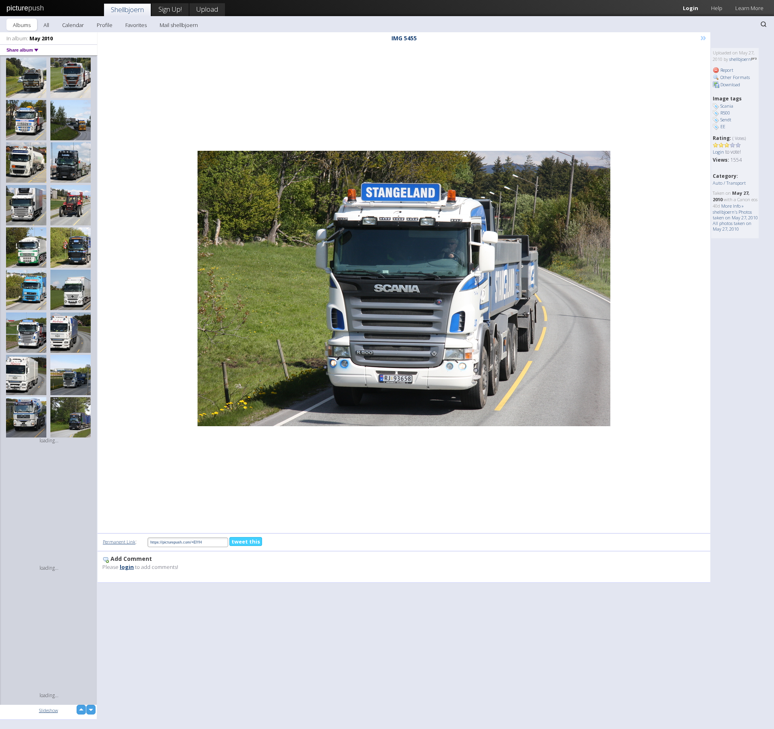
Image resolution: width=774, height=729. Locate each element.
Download (729, 84)
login (127, 567)
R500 (725, 113)
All (46, 25)
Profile (104, 25)
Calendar (73, 25)
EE (722, 126)
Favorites (136, 25)
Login (690, 8)
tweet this (245, 541)
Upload (207, 9)
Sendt (725, 120)
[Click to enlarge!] (404, 288)
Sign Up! (170, 9)
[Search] (763, 24)
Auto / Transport (729, 183)
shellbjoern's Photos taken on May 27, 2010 (735, 215)
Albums (22, 25)
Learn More (749, 8)
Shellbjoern (127, 9)
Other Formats (734, 77)
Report (726, 70)
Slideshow (48, 710)
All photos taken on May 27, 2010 (732, 226)
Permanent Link (119, 542)
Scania (726, 106)
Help (716, 8)
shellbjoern (740, 59)
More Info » (732, 206)
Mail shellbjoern (179, 25)
